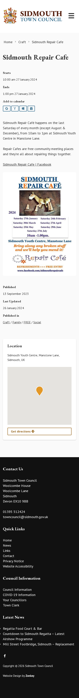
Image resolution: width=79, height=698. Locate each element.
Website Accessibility (18, 566)
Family (16, 322)
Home (7, 540)
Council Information (17, 589)
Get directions (21, 431)
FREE (27, 322)
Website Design (12, 676)
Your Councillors (14, 600)
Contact (8, 556)
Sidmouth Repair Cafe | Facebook (27, 164)
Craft (6, 322)
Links (6, 550)
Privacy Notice (13, 561)
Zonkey (30, 676)
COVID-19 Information (19, 595)
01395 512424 (14, 511)
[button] (39, 391)
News (7, 545)
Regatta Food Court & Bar (22, 628)
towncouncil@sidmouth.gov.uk (25, 517)
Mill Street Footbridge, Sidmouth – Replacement (38, 644)
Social (37, 322)
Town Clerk (11, 605)
